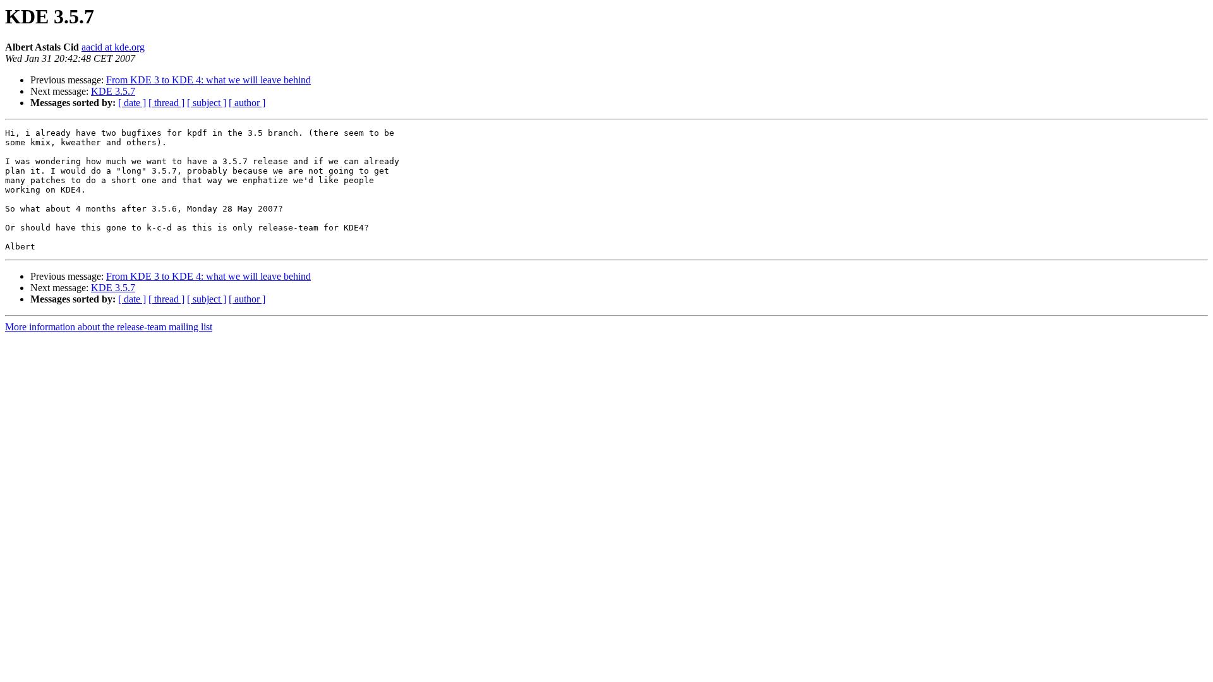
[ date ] (132, 102)
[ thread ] (166, 102)
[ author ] (247, 102)
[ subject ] (206, 102)
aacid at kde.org (113, 47)
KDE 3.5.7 (113, 91)
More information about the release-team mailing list (108, 326)
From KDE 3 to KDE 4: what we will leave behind (208, 80)
